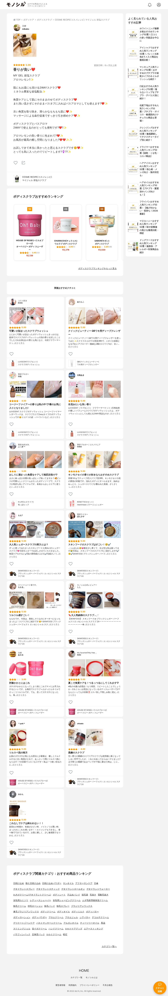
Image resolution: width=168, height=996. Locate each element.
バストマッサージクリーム (49, 923)
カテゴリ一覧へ (109, 946)
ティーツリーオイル (89, 923)
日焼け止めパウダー (51, 883)
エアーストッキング (93, 928)
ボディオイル (63, 911)
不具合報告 (108, 985)
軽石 (65, 934)
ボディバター (92, 911)
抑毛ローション (35, 906)
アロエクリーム (56, 917)
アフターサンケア (83, 883)
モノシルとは (91, 977)
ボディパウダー (39, 917)
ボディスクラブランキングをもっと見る (97, 268)
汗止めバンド (73, 895)
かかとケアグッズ (73, 928)
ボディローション (21, 917)
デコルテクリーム (100, 917)
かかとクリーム (53, 934)
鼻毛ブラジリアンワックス (26, 911)
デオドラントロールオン (73, 889)
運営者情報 (60, 985)
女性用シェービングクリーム (67, 900)
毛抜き (93, 895)
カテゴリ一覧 (76, 977)
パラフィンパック (21, 934)
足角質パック (38, 934)
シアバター (85, 917)
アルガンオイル (70, 923)
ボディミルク (78, 911)
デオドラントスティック (48, 889)
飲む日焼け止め (33, 883)
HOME (84, 970)
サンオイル (68, 883)
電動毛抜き (103, 895)
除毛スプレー (63, 906)
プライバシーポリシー (89, 985)
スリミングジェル (21, 928)
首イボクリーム (39, 928)
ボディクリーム (48, 911)
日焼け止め (18, 883)
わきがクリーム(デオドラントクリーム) (32, 895)
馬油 (103, 923)
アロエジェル (71, 917)
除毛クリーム (19, 906)
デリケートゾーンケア (24, 923)
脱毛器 (85, 895)
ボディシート (59, 895)
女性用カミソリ (20, 900)
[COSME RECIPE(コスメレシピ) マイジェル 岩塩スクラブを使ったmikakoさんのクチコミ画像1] (24, 45)
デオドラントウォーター (98, 889)
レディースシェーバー (40, 900)
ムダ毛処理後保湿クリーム (95, 900)
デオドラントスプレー (24, 889)
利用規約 (72, 985)
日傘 (96, 883)
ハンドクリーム (56, 928)
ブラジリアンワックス (81, 906)
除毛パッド (49, 906)
